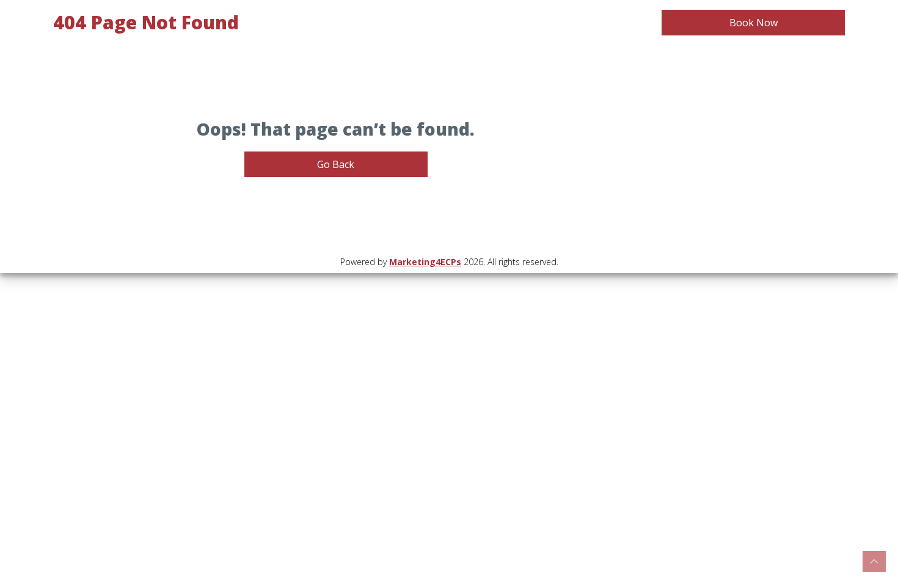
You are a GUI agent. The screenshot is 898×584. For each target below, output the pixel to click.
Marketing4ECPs (425, 262)
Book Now (753, 22)
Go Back (335, 164)
